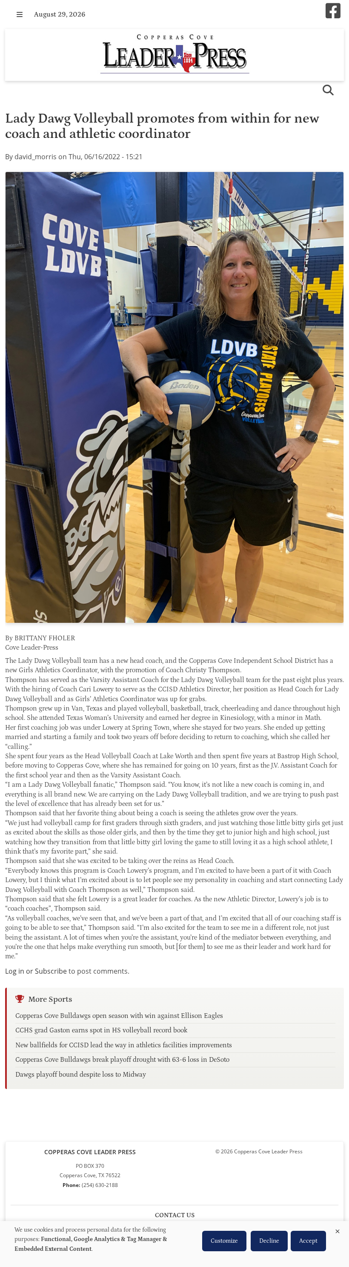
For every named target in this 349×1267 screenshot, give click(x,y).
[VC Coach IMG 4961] (174, 397)
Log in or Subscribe (36, 971)
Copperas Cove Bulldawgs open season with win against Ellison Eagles (119, 1016)
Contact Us (175, 1215)
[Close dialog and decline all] (337, 1229)
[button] (20, 14)
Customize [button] (224, 1241)
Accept (308, 1241)
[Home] (174, 54)
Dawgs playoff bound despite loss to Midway (80, 1074)
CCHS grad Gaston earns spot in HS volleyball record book (101, 1030)
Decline (269, 1241)
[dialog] (174, 1244)
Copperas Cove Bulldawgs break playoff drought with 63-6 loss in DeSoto (122, 1059)
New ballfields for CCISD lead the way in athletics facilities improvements (123, 1045)
